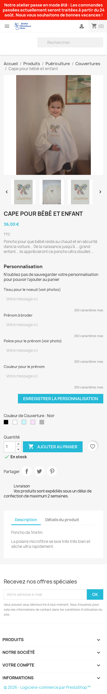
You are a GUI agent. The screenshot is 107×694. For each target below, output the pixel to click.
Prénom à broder (18, 315)
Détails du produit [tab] (62, 519)
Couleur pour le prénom (24, 366)
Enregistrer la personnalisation (60, 398)
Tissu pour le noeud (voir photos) (32, 289)
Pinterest (52, 471)
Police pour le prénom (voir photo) (33, 341)
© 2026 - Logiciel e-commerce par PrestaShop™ (47, 687)
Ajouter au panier (52, 447)
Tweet (39, 471)
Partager (27, 471)
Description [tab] (26, 519)
